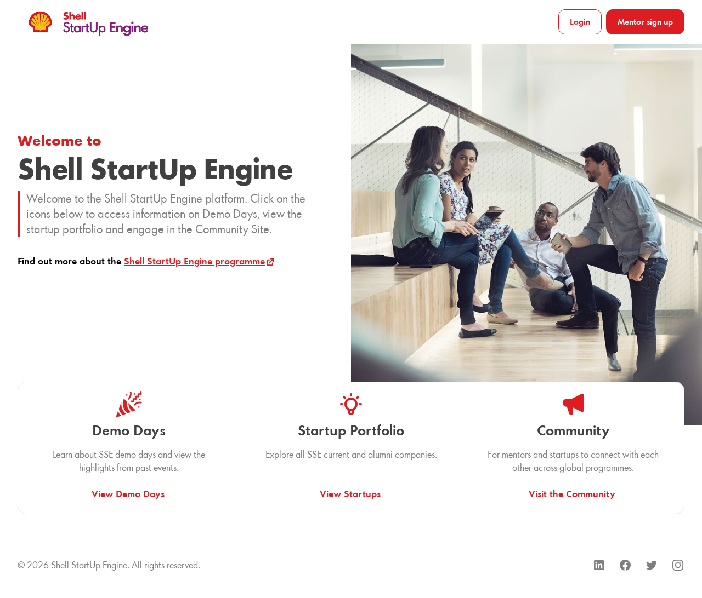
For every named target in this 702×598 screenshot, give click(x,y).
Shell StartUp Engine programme (194, 261)
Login (580, 21)
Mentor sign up (645, 21)
